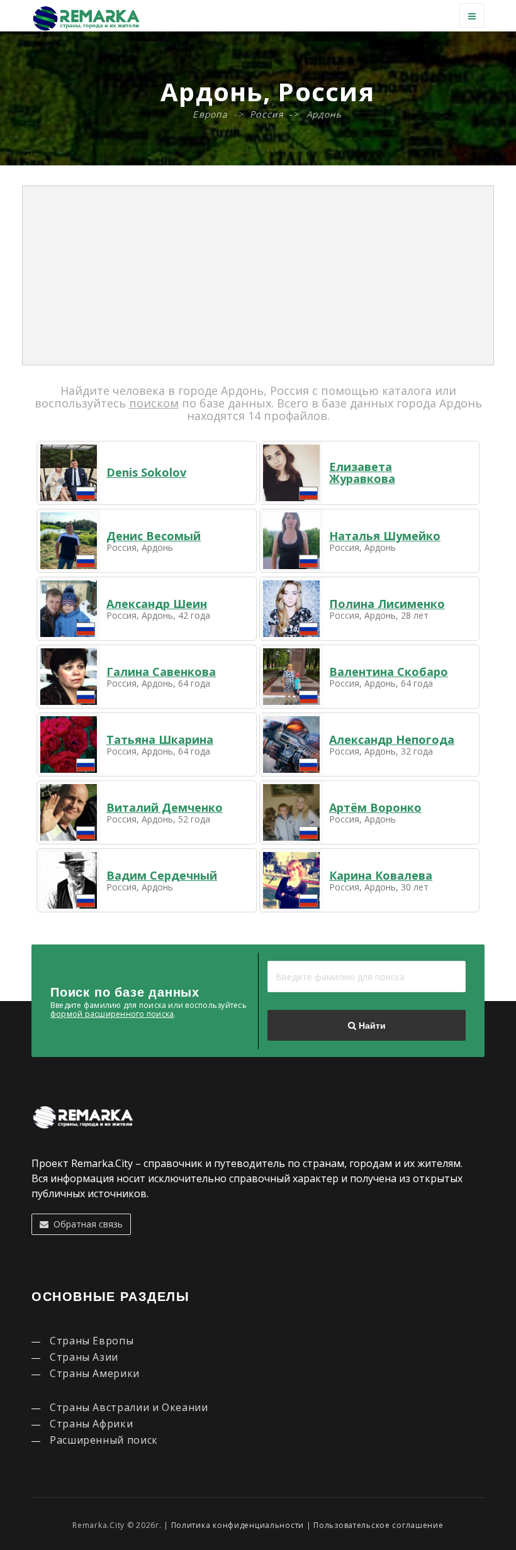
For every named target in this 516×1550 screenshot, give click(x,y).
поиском (154, 403)
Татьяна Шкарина (159, 739)
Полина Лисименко (387, 603)
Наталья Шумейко (384, 535)
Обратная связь (85, 1224)
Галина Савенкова (161, 671)
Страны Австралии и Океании (129, 1407)
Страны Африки (91, 1424)
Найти (371, 1026)
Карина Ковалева (380, 875)
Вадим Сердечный (161, 875)
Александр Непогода (391, 739)
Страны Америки (95, 1373)
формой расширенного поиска (112, 1014)
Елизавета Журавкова (362, 473)
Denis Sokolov (146, 472)
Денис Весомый (153, 535)
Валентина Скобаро (388, 671)
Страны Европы (91, 1341)
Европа (210, 114)
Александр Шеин (156, 603)
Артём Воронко (375, 807)
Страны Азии (84, 1357)
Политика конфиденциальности (237, 1525)
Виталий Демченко (164, 807)
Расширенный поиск (104, 1440)
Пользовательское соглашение (378, 1525)
